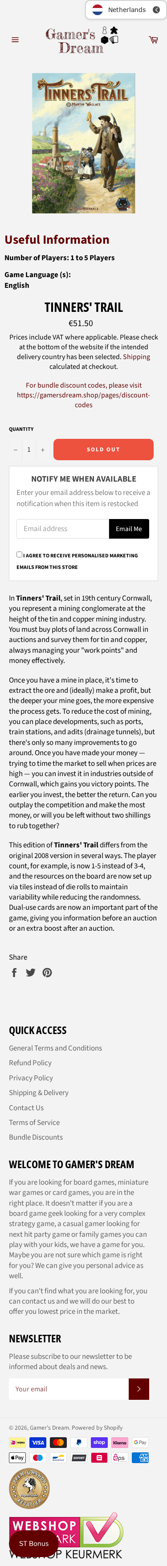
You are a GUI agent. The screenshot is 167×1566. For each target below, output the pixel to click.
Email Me (129, 529)
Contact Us (26, 1108)
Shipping (136, 357)
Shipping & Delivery (39, 1093)
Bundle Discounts (36, 1137)
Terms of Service (34, 1122)
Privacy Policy (31, 1078)
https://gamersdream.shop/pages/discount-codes (83, 400)
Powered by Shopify (97, 1427)
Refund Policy (30, 1063)
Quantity (21, 429)
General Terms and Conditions (55, 1048)
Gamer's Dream (49, 1427)
